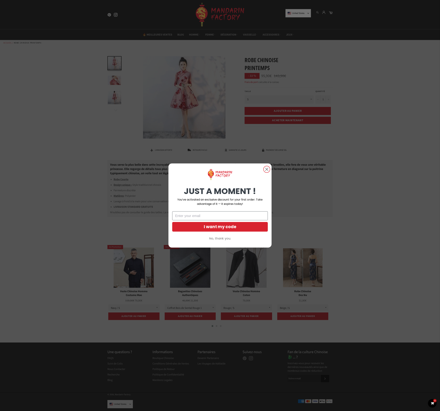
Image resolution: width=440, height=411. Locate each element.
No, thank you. (220, 238)
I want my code (220, 227)
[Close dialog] (266, 169)
